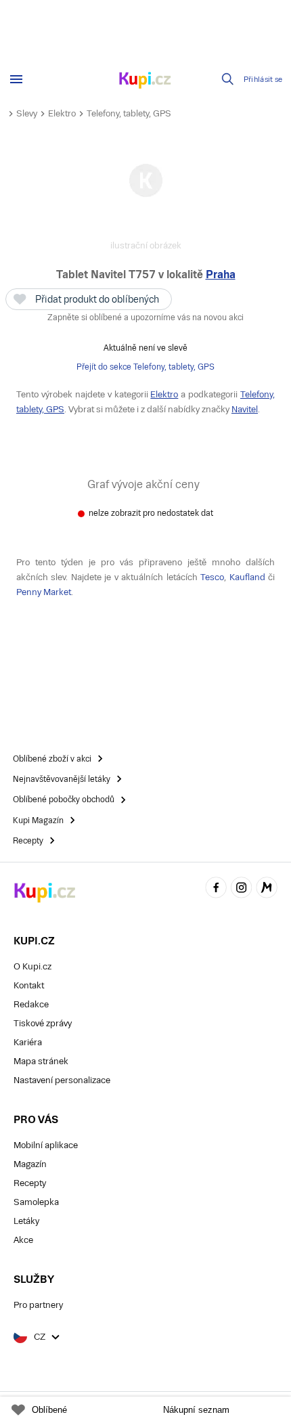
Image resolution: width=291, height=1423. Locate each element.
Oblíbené (49, 1410)
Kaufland (247, 577)
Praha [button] (221, 274)
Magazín (30, 1164)
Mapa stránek (41, 1061)
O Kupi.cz (32, 966)
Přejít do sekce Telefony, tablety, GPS (145, 367)
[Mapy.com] (266, 889)
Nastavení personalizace (62, 1080)
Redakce (31, 1004)
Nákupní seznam (196, 1410)
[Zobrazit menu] (16, 79)
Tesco (212, 577)
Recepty (30, 1183)
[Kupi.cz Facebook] (216, 889)
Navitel (244, 409)
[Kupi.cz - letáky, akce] (145, 81)
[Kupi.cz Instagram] (241, 889)
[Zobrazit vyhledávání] (228, 79)
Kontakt (29, 985)
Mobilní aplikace (46, 1145)
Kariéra (28, 1042)
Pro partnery (38, 1305)
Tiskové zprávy (43, 1023)
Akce (23, 1240)
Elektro (62, 113)
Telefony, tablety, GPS (129, 113)
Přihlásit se (263, 79)
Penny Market (43, 592)
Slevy (26, 113)
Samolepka (36, 1202)
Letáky (26, 1221)
